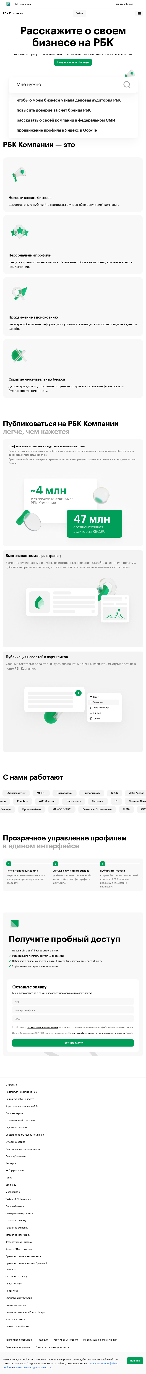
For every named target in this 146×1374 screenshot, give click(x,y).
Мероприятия (13, 1191)
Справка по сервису (16, 1276)
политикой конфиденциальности (32, 1367)
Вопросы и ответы (15, 1319)
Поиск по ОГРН (14, 1283)
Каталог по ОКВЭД (16, 1220)
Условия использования (113, 1032)
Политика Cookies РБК (18, 1326)
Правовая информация (18, 1346)
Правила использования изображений (26, 1263)
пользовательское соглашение (42, 1027)
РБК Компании (22, 4)
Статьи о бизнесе (15, 1206)
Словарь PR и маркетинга (19, 1213)
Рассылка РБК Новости (65, 1339)
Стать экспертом (15, 1113)
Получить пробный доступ (20, 1098)
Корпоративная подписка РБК (22, 1105)
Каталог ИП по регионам (19, 1248)
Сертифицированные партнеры (23, 1148)
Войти (79, 13)
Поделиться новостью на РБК (21, 1091)
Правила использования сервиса (23, 1256)
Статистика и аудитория (19, 1297)
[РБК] (8, 4)
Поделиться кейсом (16, 1127)
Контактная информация (19, 1339)
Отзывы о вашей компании (20, 1120)
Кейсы (9, 1177)
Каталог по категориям (18, 1234)
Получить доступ (73, 1043)
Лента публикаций (16, 1156)
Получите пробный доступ (73, 62)
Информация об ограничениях (100, 1339)
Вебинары (11, 1184)
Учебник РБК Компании (18, 1198)
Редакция (43, 1339)
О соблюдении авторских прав (52, 1346)
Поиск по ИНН (13, 1290)
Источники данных (16, 1304)
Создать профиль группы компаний (25, 1134)
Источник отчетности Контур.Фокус (25, 1312)
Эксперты (11, 1163)
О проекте (11, 1084)
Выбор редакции (15, 1170)
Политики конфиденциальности (84, 1032)
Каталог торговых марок (19, 1241)
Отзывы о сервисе (15, 1141)
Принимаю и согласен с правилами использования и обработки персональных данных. (75, 1027)
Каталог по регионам (17, 1227)
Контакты (11, 1269)
